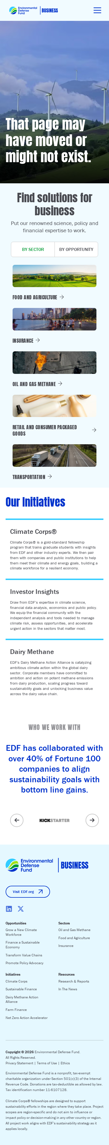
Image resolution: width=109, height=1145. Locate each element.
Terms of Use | (49, 1063)
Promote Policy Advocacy (24, 963)
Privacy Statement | (21, 1063)
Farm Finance (16, 1009)
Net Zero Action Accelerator (27, 1017)
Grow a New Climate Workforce (21, 932)
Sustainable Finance (21, 989)
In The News (67, 989)
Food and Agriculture (74, 938)
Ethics (65, 1063)
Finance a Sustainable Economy (23, 944)
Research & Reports (73, 981)
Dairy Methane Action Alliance (22, 999)
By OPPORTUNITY (76, 249)
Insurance (66, 945)
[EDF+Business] (33, 10)
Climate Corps (16, 981)
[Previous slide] (16, 820)
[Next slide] (92, 820)
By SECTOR (33, 249)
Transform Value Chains (24, 955)
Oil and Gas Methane (74, 929)
